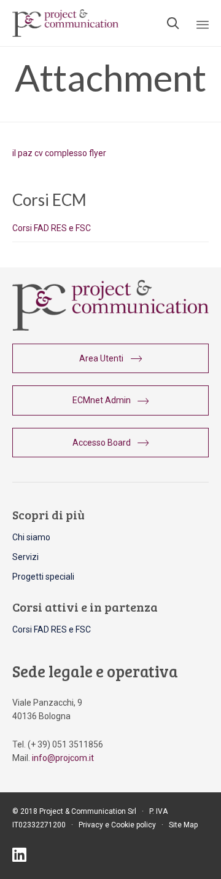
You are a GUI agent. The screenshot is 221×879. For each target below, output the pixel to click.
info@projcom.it (63, 758)
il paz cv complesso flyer (59, 153)
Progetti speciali (43, 576)
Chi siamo (31, 537)
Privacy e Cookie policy (117, 825)
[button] (110, 358)
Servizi (25, 557)
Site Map (183, 825)
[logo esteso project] (110, 328)
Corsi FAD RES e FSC (51, 228)
